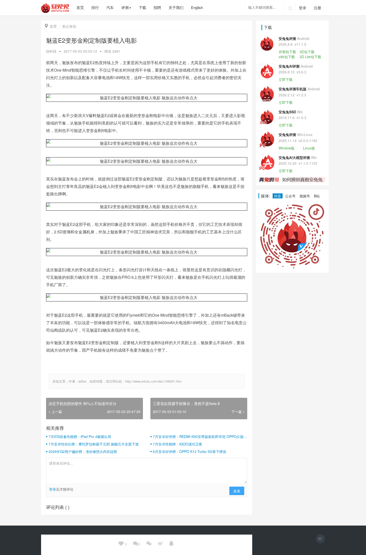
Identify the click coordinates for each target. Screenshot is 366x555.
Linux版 (309, 147)
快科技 (51, 51)
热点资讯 (69, 26)
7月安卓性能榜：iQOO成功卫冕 (177, 443)
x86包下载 (287, 56)
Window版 (287, 147)
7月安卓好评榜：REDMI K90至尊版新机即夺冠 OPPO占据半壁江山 (200, 436)
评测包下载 (287, 51)
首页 (51, 26)
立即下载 (286, 79)
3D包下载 (307, 51)
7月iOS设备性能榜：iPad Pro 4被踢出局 (80, 436)
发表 (236, 490)
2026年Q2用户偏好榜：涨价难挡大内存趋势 (83, 451)
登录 (302, 7)
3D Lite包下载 (310, 56)
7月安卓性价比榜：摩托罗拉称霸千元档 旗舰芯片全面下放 (94, 443)
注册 (317, 7)
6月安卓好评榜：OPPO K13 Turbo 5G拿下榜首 (189, 451)
